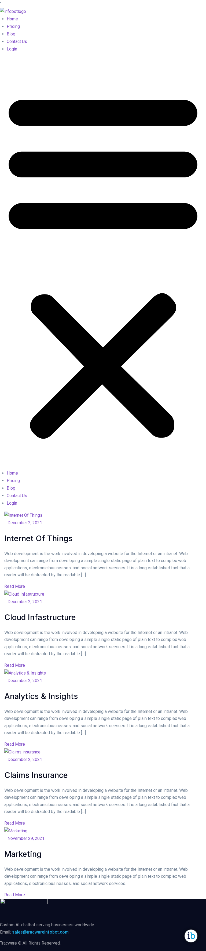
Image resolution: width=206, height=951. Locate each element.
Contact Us (17, 41)
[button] (103, 263)
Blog (11, 34)
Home (12, 18)
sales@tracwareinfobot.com (40, 932)
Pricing (13, 26)
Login (12, 49)
